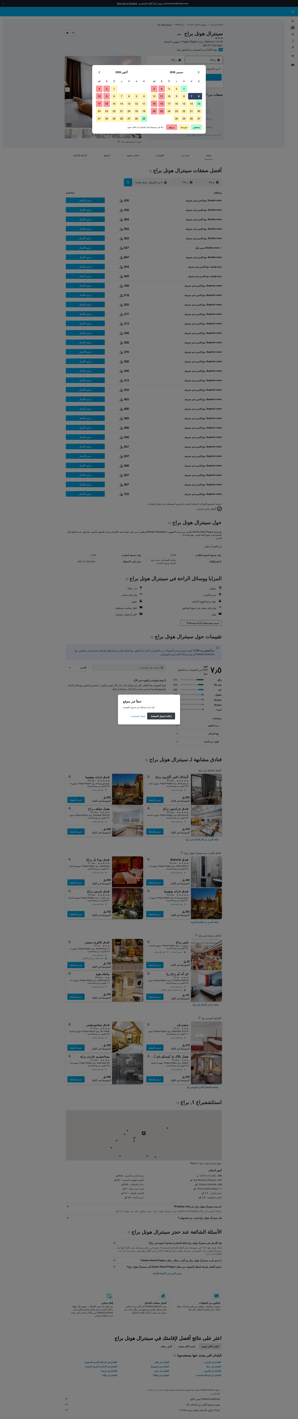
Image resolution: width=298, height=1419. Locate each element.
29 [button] (184, 118)
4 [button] (161, 89)
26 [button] (154, 111)
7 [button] (191, 96)
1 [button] (184, 89)
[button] (198, 72)
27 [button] (198, 118)
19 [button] (154, 103)
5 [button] (154, 89)
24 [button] (169, 111)
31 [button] (99, 118)
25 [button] (161, 111)
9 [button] (176, 96)
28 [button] (191, 118)
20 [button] (198, 111)
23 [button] (176, 111)
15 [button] (184, 103)
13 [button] (198, 103)
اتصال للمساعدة (138, 716)
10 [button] (169, 96)
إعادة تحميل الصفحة (161, 716)
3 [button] (169, 89)
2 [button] (176, 89)
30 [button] (176, 118)
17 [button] (169, 103)
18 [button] (161, 103)
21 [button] (191, 111)
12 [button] (154, 96)
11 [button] (161, 96)
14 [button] (191, 103)
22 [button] (184, 111)
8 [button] (184, 96)
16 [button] (176, 103)
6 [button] (199, 96)
